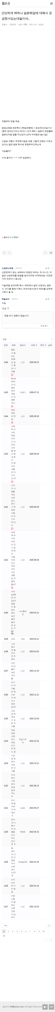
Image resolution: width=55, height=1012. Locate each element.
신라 (13, 639)
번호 (6, 345)
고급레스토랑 (7, 268)
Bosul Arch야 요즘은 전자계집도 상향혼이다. (13, 390)
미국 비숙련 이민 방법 (13, 886)
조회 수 (34, 345)
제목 (14, 345)
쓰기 (49, 926)
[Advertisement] (27, 78)
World (22, 832)
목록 (5, 926)
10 (43, 931)
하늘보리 (5, 299)
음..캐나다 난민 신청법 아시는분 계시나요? (13, 860)
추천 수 (43, 345)
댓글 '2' (5, 308)
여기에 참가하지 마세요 (13, 806)
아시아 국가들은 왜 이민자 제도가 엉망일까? (13, 694)
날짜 (50, 345)
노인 (23, 362)
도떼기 (23, 392)
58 (4, 936)
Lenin (23, 808)
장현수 (4, 24)
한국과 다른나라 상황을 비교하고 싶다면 (13, 832)
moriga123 (22, 862)
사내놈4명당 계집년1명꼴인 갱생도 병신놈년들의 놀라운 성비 (13, 609)
